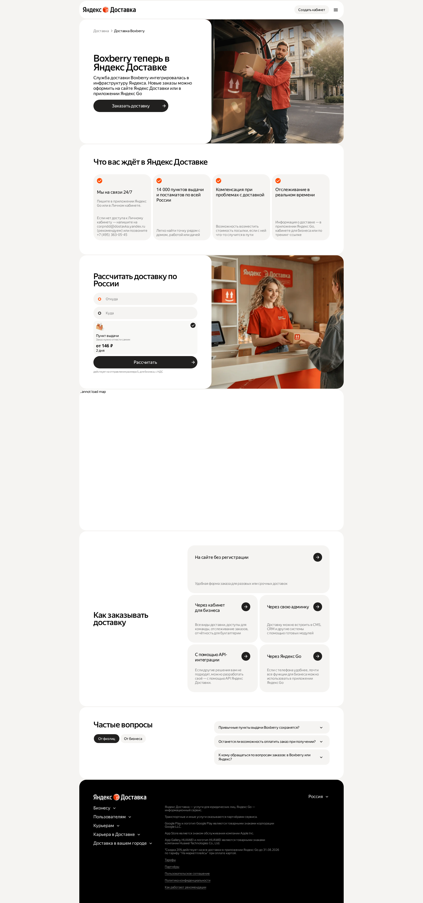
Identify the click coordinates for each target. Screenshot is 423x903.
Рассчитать (145, 362)
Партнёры (172, 866)
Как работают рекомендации (185, 887)
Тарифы (170, 860)
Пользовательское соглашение (187, 873)
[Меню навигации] (335, 9)
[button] (272, 727)
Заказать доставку (131, 106)
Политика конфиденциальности (187, 880)
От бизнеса (133, 739)
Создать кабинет (311, 10)
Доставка (101, 31)
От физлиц (106, 739)
